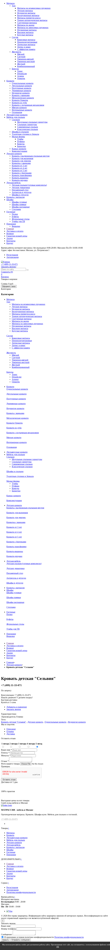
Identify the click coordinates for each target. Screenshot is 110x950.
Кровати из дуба (19, 103)
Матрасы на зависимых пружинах (32, 27)
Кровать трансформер (22, 175)
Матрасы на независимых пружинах (34, 8)
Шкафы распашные (21, 207)
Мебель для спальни (15, 117)
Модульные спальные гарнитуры (32, 122)
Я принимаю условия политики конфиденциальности (29, 937)
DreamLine (22, 73)
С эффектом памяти (26, 49)
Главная (10, 229)
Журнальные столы (21, 219)
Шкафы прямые (19, 204)
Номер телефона (8, 929)
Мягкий (20, 54)
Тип (14, 6)
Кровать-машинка (20, 178)
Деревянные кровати (21, 90)
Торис (20, 71)
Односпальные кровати (22, 83)
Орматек (21, 78)
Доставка (10, 734)
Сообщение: (6, 934)
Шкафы (9, 199)
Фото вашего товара (10, 764)
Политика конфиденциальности (21, 892)
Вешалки (16, 226)
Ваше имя (6, 750)
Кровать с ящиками (21, 95)
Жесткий (21, 64)
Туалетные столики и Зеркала (25, 134)
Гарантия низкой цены (16, 236)
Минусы (5, 755)
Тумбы (20, 139)
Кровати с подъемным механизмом (28, 105)
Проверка (5, 766)
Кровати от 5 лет (19, 170)
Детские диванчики (21, 187)
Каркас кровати (19, 149)
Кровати (10, 81)
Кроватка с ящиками (21, 163)
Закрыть (5, 940)
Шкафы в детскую (20, 195)
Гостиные (10, 212)
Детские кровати (14, 153)
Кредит (9, 243)
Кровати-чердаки (20, 180)
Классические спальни (27, 129)
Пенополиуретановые (27, 42)
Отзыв (5, 761)
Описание (11, 729)
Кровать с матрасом (15, 197)
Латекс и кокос (24, 47)
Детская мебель (13, 182)
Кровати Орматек (20, 100)
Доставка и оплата (14, 231)
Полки (15, 214)
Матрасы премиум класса (29, 18)
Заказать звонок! (8, 267)
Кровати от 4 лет (19, 168)
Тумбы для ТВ (18, 221)
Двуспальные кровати (22, 86)
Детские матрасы (25, 10)
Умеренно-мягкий (25, 59)
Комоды (21, 144)
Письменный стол (20, 190)
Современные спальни (27, 127)
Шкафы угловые (19, 202)
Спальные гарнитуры (27, 124)
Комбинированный (26, 66)
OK (57, 947)
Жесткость (16, 52)
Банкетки (21, 146)
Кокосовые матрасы (26, 40)
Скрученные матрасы (27, 23)
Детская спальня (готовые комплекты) (29, 185)
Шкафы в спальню (20, 132)
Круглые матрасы (25, 35)
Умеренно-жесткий (26, 61)
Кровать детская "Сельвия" (13, 722)
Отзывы (10, 731)
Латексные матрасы (26, 44)
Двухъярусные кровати (17, 115)
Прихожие (11, 224)
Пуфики (21, 141)
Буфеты (15, 216)
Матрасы (10, 3)
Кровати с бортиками (22, 173)
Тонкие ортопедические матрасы (32, 20)
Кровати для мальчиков (22, 158)
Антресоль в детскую (21, 192)
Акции (9, 238)
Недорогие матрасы (26, 13)
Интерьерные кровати (22, 110)
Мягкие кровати (19, 107)
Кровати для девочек (21, 161)
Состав (15, 37)
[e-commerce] (5, 262)
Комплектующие (19, 151)
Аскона (20, 76)
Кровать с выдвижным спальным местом (31, 156)
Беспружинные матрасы (28, 15)
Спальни (16, 119)
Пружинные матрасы (27, 30)
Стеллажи (16, 209)
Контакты (10, 241)
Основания (17, 112)
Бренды (15, 69)
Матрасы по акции (25, 25)
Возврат (10, 233)
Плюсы (5, 753)
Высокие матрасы (25, 32)
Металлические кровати (23, 98)
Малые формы (18, 136)
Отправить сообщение (21, 940)
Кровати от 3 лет (19, 166)
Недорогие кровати (21, 93)
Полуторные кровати (21, 88)
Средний (21, 56)
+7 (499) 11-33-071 (9, 819)
